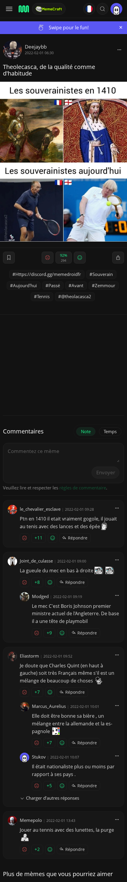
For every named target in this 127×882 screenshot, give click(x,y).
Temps (110, 431)
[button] (102, 9)
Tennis (43, 296)
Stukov (39, 757)
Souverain (102, 274)
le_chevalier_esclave (40, 509)
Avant (77, 285)
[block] (119, 49)
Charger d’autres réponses (52, 798)
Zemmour (105, 285)
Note (86, 431)
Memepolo (31, 820)
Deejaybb (36, 46)
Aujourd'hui (25, 285)
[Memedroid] (23, 8)
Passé (54, 285)
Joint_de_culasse (36, 561)
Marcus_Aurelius (49, 706)
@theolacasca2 (76, 296)
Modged (40, 596)
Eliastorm (29, 656)
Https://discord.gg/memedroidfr (48, 274)
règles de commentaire (82, 488)
